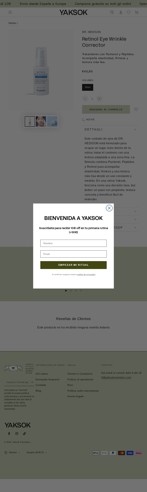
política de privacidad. (86, 274)
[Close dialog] (109, 208)
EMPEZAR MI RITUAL (73, 265)
